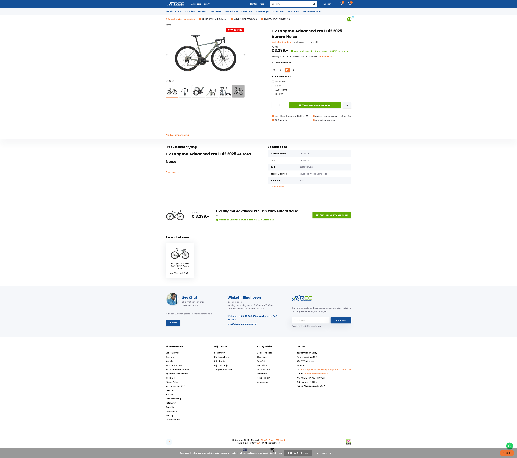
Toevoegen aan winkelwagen (316, 105)
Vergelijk (314, 42)
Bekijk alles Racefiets (281, 42)
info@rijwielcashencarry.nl (242, 324)
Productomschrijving (177, 135)
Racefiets (203, 11)
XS (274, 70)
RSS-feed (280, 440)
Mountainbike (231, 11)
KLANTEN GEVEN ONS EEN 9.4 (277, 19)
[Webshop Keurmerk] (348, 442)
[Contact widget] (509, 446)
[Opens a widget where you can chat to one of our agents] (506, 453)
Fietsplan (170, 390)
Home (168, 24)
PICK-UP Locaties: (281, 76)
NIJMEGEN (279, 94)
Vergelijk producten (223, 369)
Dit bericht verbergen (298, 453)
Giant (301, 42)
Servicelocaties (173, 419)
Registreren (219, 352)
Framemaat (171, 411)
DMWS (264, 440)
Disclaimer (170, 378)
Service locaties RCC (175, 386)
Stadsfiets (189, 11)
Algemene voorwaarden (177, 373)
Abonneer (341, 320)
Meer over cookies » (326, 453)
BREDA (278, 85)
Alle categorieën (199, 4)
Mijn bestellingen (222, 357)
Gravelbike (216, 11)
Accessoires (278, 11)
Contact (173, 322)
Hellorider (170, 394)
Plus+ (271, 440)
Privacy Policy (172, 382)
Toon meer (324, 56)
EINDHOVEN (280, 81)
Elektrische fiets (173, 11)
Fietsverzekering (173, 398)
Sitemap (170, 415)
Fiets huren (171, 403)
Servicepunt (294, 11)
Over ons (170, 357)
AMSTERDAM (281, 90)
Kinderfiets (246, 11)
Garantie (170, 407)
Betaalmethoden (174, 365)
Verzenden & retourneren (178, 369)
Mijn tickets (219, 361)
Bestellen (170, 361)
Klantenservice (257, 4)
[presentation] (166, 54)
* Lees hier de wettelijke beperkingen (306, 326)
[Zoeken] (314, 4)
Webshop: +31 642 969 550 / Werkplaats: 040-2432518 (253, 318)
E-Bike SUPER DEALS (312, 11)
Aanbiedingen (262, 11)
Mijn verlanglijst (221, 365)
